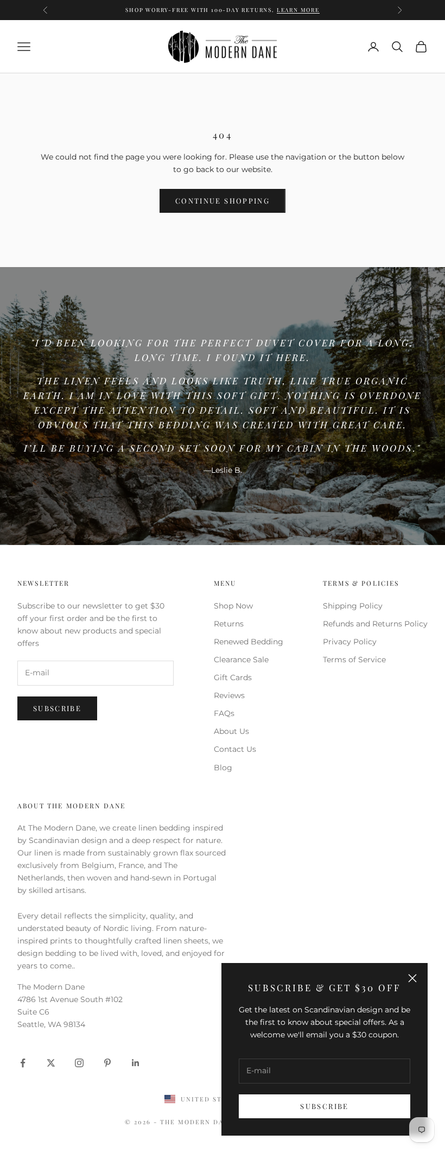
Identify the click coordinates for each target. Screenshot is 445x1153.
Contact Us (235, 749)
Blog (223, 767)
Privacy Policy (350, 642)
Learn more (337, 15)
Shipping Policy (353, 606)
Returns (229, 624)
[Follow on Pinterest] (107, 1062)
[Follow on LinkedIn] (135, 1062)
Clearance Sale (241, 659)
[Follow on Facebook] (22, 1062)
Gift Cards (233, 677)
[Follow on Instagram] (79, 1062)
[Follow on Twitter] (51, 1062)
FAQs (224, 713)
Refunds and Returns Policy (375, 624)
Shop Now (233, 606)
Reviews (229, 695)
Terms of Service (354, 659)
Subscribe (324, 1106)
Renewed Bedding (248, 642)
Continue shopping (222, 200)
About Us (231, 731)
